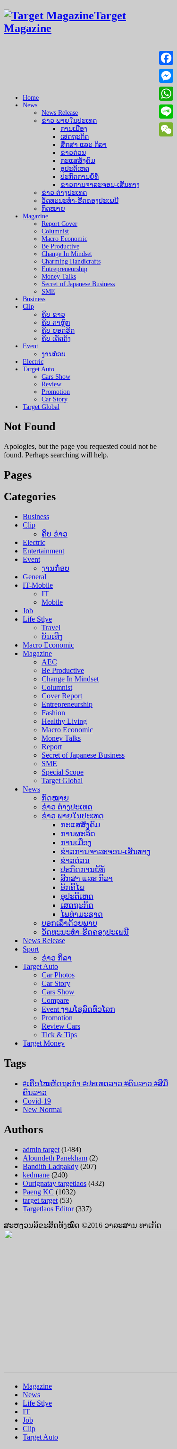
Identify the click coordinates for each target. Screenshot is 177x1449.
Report (52, 747)
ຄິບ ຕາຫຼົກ (56, 322)
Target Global (41, 406)
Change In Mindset (67, 253)
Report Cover (59, 223)
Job (28, 611)
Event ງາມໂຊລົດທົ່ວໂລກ (78, 1009)
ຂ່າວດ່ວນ (73, 152)
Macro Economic (64, 238)
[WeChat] (166, 129)
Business (34, 299)
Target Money (44, 1043)
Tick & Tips (59, 1035)
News (30, 105)
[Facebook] (166, 58)
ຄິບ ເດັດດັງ (56, 338)
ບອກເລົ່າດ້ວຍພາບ (69, 923)
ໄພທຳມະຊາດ (81, 914)
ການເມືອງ (73, 128)
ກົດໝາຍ (53, 208)
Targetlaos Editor (48, 1209)
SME (48, 291)
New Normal (42, 1109)
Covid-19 (37, 1101)
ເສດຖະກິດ (74, 136)
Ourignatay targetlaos (54, 1183)
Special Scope (63, 772)
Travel (51, 628)
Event (30, 346)
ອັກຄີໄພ (72, 887)
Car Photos (58, 975)
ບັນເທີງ (52, 636)
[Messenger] (166, 76)
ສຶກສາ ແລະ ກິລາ (83, 144)
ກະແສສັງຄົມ (77, 160)
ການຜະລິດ (77, 834)
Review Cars (61, 1026)
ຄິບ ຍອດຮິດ (58, 330)
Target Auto (38, 369)
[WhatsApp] (166, 94)
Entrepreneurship (64, 268)
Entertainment (43, 551)
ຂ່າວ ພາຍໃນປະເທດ (69, 120)
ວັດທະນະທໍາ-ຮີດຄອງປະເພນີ (80, 200)
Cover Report (62, 696)
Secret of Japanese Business (78, 284)
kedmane (36, 1175)
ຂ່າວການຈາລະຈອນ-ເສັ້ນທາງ (100, 184)
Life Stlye (37, 619)
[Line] (166, 111)
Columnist (55, 231)
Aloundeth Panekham (55, 1158)
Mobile (52, 602)
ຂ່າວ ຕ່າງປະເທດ (64, 192)
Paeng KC (38, 1192)
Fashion (53, 713)
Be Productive (60, 246)
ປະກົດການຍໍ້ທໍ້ (79, 176)
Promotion (56, 391)
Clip (28, 306)
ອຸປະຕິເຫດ (74, 168)
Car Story (54, 399)
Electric (33, 361)
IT (45, 594)
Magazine (35, 216)
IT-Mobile (38, 585)
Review (51, 384)
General (34, 577)
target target (40, 1200)
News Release (60, 112)
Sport (31, 949)
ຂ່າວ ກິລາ (57, 958)
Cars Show (56, 376)
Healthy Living (64, 721)
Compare (55, 1000)
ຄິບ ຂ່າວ (53, 314)
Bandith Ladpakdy (50, 1166)
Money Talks (59, 276)
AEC (49, 662)
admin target (41, 1149)
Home (31, 97)
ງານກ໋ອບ (54, 354)
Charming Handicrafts (71, 261)
